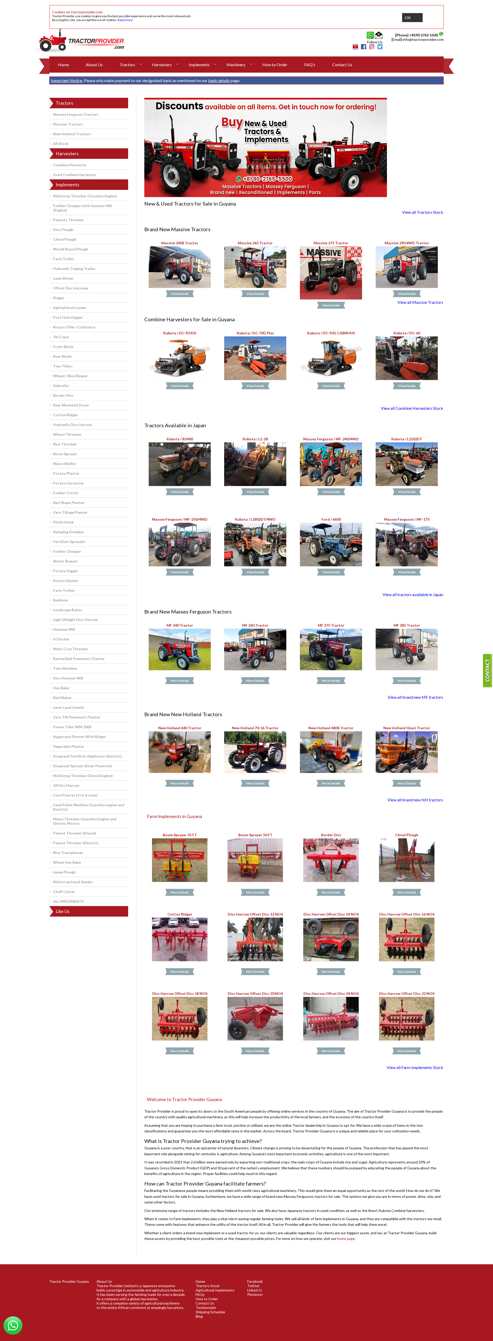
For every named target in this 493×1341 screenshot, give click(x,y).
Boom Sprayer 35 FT (180, 835)
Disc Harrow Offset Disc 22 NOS (406, 993)
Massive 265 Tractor (255, 243)
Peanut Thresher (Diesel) (74, 833)
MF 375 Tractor (331, 625)
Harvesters (162, 64)
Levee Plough (64, 872)
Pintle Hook (63, 522)
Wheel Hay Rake (67, 862)
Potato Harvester (68, 483)
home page (346, 1238)
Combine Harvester (70, 165)
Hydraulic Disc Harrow (72, 424)
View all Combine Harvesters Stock (412, 408)
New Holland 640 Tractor (179, 728)
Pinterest (255, 1294)
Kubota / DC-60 (406, 333)
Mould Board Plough (70, 249)
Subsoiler (61, 385)
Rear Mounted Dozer (71, 405)
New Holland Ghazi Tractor (406, 728)
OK (408, 17)
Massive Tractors (68, 124)
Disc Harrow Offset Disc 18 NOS (179, 993)
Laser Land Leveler (68, 707)
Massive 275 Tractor (331, 243)
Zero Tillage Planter (70, 512)
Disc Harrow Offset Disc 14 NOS (331, 914)
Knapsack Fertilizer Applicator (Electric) (87, 756)
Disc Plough (63, 229)
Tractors (127, 64)
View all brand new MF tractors (415, 697)
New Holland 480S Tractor (331, 728)
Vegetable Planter (68, 746)
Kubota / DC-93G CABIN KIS (331, 333)
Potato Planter (66, 473)
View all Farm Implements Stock (415, 1067)
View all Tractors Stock (422, 212)
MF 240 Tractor (179, 625)
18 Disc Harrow (66, 785)
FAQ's (309, 64)
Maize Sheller (64, 463)
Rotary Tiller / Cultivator (74, 327)
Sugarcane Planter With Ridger (79, 736)
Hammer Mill (64, 629)
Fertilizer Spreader (69, 541)
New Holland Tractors (72, 134)
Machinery (235, 64)
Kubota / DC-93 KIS (179, 333)
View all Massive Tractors (420, 302)
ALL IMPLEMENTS (68, 901)
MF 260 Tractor (255, 625)
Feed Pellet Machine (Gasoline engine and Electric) (88, 807)
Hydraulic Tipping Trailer (74, 268)
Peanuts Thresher (68, 220)
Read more (125, 20)
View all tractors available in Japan (413, 594)
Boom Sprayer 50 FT (255, 835)
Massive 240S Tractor (179, 243)
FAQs (200, 1294)
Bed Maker (62, 697)
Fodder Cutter (65, 493)
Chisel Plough (64, 239)
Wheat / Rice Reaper (70, 376)
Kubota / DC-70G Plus (255, 333)
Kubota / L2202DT (406, 439)
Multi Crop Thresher (70, 649)
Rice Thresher (65, 444)
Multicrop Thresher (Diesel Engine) (83, 775)
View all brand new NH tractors (415, 799)
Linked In (254, 1290)
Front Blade (63, 346)
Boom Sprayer (65, 454)
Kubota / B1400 (180, 439)
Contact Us (342, 64)
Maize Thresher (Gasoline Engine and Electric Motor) (84, 821)
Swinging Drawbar (68, 532)
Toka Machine (65, 668)
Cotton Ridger (65, 415)
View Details (179, 294)
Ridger (58, 298)
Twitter (253, 1286)
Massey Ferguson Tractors (76, 114)
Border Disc (63, 395)
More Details (179, 681)
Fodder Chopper (67, 551)
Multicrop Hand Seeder (73, 882)
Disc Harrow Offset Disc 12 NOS (255, 914)
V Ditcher (61, 639)
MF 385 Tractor (406, 625)
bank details (219, 80)
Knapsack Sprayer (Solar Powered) (82, 766)
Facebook (255, 1281)
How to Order (274, 64)
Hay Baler (61, 688)
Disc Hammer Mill (68, 678)
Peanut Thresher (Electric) (75, 843)
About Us (94, 64)
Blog (199, 1316)
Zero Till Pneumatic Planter (76, 717)
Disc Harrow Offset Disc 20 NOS (255, 993)
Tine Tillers (63, 366)
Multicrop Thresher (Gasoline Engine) (85, 196)
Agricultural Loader (70, 307)
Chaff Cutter (64, 891)
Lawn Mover (63, 278)
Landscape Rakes (67, 610)
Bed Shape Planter (68, 502)
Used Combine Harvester (74, 174)
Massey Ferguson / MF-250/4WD (179, 519)
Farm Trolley (64, 590)
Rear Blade (62, 356)
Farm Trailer (63, 259)
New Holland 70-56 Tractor (255, 728)
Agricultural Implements (215, 1290)
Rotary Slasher (65, 580)
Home (63, 64)
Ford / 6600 (331, 519)
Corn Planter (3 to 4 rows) (75, 795)
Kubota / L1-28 (255, 439)
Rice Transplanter (68, 852)
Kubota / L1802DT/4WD (255, 519)
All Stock (61, 143)
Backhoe (60, 600)
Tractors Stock (208, 1286)
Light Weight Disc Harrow (75, 619)
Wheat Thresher (67, 434)
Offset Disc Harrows (70, 288)
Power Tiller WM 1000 (72, 727)
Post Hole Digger (68, 317)
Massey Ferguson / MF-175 (406, 519)
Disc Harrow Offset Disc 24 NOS (331, 993)
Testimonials (206, 1307)
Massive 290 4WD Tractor (406, 243)
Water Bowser (65, 561)
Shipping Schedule (210, 1312)
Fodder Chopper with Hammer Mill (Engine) (82, 207)
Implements (199, 64)
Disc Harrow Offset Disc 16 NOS (406, 914)
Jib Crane (61, 337)
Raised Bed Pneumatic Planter (79, 658)
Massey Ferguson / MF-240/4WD (331, 439)
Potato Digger (65, 571)
